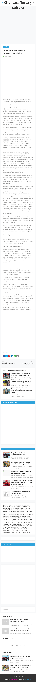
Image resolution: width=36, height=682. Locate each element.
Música (25, 527)
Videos (19, 532)
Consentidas (22, 513)
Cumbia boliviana (21, 514)
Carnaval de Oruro (7, 508)
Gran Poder (8, 524)
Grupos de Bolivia (19, 524)
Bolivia (18, 506)
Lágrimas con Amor (17, 525)
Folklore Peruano (27, 521)
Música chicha (6, 529)
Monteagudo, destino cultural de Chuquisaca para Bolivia (21, 472)
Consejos (14, 513)
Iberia (8, 525)
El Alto (6, 519)
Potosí (19, 530)
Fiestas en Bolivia (28, 519)
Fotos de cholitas (27, 522)
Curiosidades (6, 518)
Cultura (30, 513)
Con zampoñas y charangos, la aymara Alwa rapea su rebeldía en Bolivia (21, 390)
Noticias (6, 352)
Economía (29, 518)
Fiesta (20, 519)
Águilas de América (22, 505)
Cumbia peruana (14, 516)
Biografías (11, 506)
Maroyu (13, 527)
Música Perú (29, 529)
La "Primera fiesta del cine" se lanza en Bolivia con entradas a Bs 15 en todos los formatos (22, 482)
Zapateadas (26, 532)
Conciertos (29, 511)
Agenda (5, 505)
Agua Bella (12, 505)
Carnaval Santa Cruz (20, 508)
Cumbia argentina (9, 514)
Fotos (7, 522)
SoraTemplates (14, 679)
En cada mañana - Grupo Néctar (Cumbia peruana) (20, 492)
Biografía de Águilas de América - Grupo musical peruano (21, 453)
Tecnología (6, 532)
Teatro (25, 530)
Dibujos (14, 518)
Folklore (6, 521)
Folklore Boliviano (16, 521)
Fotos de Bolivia (16, 522)
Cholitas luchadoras (14, 511)
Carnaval (25, 506)
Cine (22, 511)
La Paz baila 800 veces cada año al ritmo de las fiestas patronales (21, 463)
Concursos (7, 513)
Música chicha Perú (18, 529)
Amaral (4, 506)
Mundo (19, 527)
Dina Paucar (21, 518)
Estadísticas (13, 519)
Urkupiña (13, 532)
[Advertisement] (18, 25)
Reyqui (8, 56)
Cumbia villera (26, 516)
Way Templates (28, 679)
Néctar (6, 530)
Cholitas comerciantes (15, 510)
